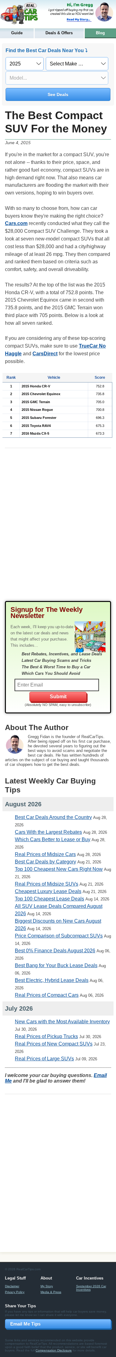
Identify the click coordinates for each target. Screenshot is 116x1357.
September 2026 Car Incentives (91, 1287)
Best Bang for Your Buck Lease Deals (56, 965)
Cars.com (16, 223)
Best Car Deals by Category (45, 861)
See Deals (58, 94)
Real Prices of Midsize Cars (45, 854)
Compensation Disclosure (54, 1350)
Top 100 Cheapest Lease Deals (49, 898)
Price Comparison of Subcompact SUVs (59, 935)
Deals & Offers (59, 33)
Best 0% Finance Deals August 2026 (55, 950)
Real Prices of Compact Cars (47, 995)
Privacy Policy (14, 1292)
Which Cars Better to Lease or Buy (52, 839)
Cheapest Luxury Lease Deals (48, 891)
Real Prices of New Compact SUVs (53, 1043)
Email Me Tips (25, 1323)
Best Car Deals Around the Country (53, 817)
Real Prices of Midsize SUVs (46, 884)
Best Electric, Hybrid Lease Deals (51, 980)
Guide (17, 33)
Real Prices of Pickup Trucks (46, 1036)
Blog (100, 33)
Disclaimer (12, 1286)
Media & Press (51, 1292)
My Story (47, 1286)
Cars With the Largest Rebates (48, 832)
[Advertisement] (58, 529)
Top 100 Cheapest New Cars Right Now (59, 869)
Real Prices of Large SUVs (44, 1058)
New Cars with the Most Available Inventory (62, 1021)
